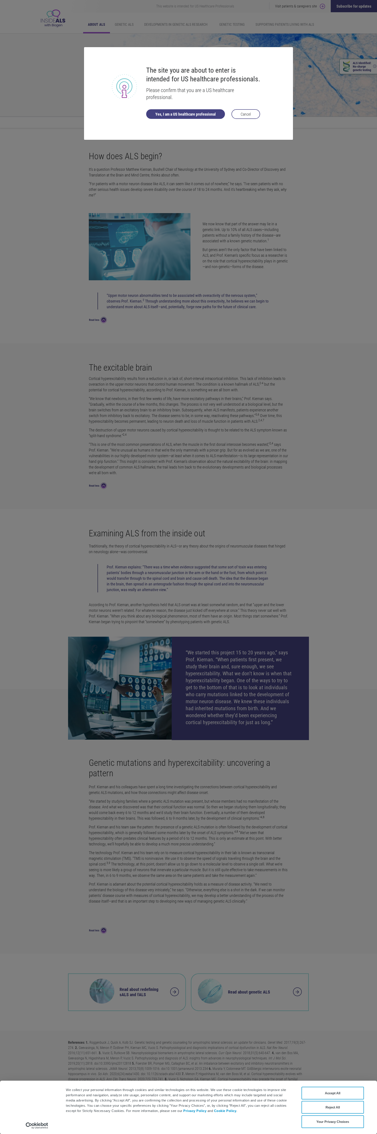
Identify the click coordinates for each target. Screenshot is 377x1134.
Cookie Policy (225, 1110)
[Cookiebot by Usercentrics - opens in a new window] (37, 1125)
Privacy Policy (194, 1110)
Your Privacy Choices (332, 1121)
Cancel (246, 114)
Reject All (333, 1107)
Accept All (332, 1093)
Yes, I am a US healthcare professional (185, 114)
